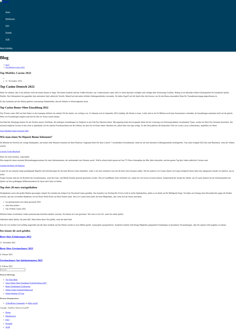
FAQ (7, 320)
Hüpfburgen (10, 316)
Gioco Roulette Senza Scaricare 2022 (14, 131)
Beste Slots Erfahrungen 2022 (15, 236)
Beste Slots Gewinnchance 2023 (16, 248)
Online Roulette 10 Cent (14, 293)
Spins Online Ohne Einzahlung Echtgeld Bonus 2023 (25, 283)
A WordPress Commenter (15, 303)
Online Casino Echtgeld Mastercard (19, 290)
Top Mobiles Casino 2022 (15, 67)
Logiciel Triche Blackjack (10, 152)
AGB (7, 327)
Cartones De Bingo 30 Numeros (12, 166)
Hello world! (33, 303)
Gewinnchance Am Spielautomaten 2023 (21, 260)
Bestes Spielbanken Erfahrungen (17, 286)
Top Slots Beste (11, 280)
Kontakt (8, 323)
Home (8, 312)
